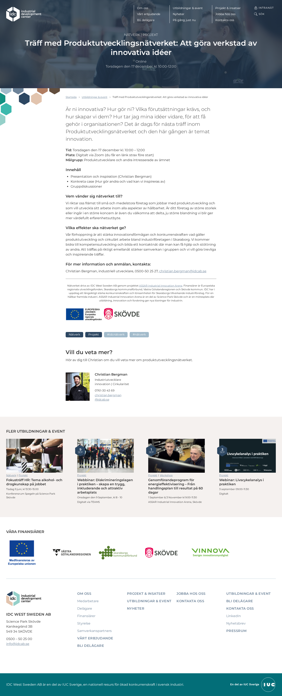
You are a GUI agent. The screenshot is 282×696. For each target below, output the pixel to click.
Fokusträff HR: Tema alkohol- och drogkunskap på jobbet (34, 456)
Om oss (142, 8)
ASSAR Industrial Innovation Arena (160, 285)
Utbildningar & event (188, 8)
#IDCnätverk (115, 334)
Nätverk (132, 35)
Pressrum (236, 631)
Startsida (71, 97)
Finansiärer (86, 616)
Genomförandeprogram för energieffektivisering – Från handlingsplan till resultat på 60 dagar (176, 456)
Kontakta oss (224, 20)
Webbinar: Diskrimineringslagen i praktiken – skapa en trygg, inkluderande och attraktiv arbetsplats (105, 456)
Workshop (166, 475)
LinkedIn (233, 616)
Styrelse (83, 623)
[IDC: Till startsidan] (23, 14)
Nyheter (178, 14)
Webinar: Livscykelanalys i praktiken (247, 456)
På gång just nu (184, 20)
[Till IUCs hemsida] (253, 684)
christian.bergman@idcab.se (182, 271)
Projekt (150, 35)
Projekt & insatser (228, 8)
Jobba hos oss (225, 14)
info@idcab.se (17, 644)
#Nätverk (139, 334)
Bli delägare (145, 20)
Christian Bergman (111, 374)
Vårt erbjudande (148, 14)
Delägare (84, 608)
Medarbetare (88, 601)
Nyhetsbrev (236, 623)
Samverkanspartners (94, 631)
